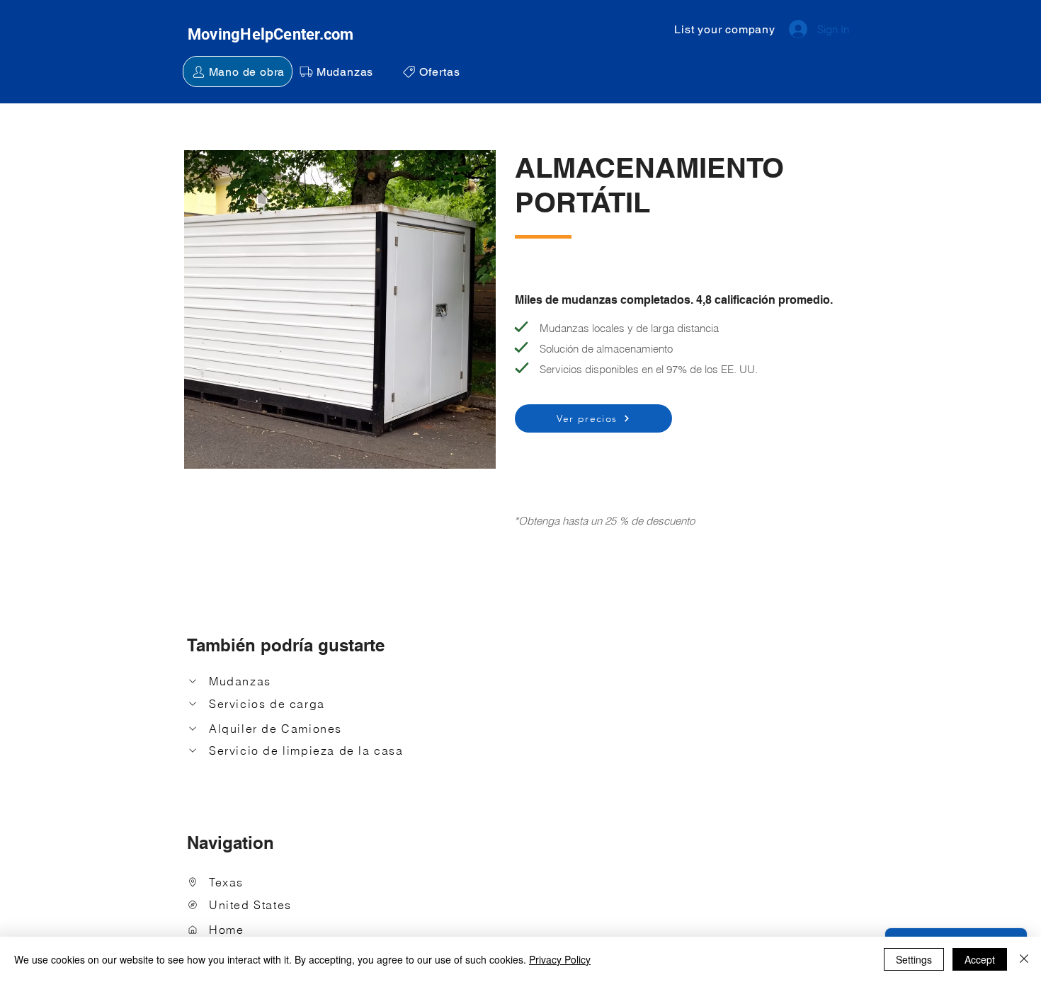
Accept (980, 959)
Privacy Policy (560, 959)
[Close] (1024, 959)
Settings (914, 959)
